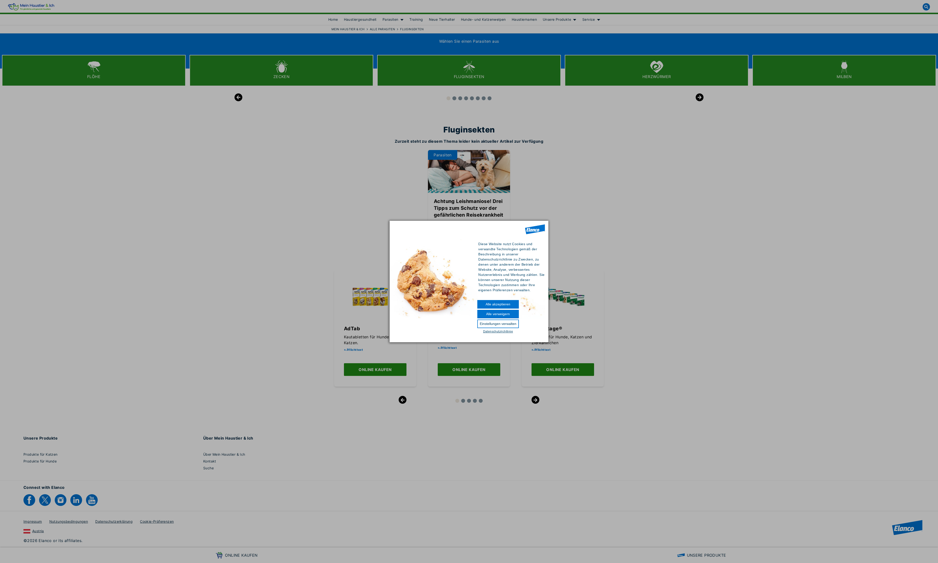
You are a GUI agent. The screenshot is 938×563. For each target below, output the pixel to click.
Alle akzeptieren (498, 304)
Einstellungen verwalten (498, 324)
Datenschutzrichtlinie (498, 331)
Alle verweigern (498, 314)
